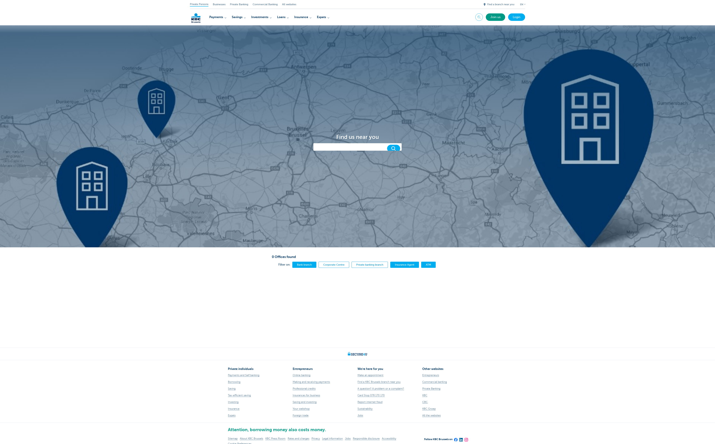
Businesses (219, 4)
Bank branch (304, 264)
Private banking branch (369, 264)
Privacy (316, 438)
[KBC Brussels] (196, 16)
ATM (428, 264)
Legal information (332, 438)
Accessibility (389, 438)
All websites (289, 4)
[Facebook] (455, 438)
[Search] (393, 148)
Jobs (348, 438)
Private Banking (239, 4)
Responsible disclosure (366, 438)
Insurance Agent (404, 264)
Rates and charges (298, 438)
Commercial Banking (265, 4)
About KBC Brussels (251, 438)
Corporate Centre (333, 264)
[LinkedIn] (461, 438)
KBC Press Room (275, 438)
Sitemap (233, 438)
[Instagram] (466, 438)
